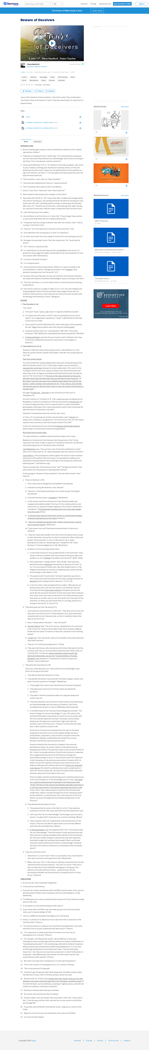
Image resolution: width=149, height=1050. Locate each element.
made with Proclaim (75, 64)
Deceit (72, 77)
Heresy (52, 77)
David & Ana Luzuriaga (102, 252)
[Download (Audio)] (81, 117)
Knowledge (43, 77)
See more (125, 106)
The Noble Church (102, 278)
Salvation (33, 77)
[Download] (126, 132)
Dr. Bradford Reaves (102, 281)
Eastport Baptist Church (37, 66)
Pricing (93, 4)
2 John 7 (24, 77)
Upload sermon (105, 4)
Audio (28, 117)
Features (84, 4)
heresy (44, 80)
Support (127, 1040)
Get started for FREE (122, 4)
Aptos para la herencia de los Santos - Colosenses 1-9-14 (117, 249)
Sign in (142, 4)
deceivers (52, 80)
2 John (22, 72)
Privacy (100, 1040)
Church (24, 80)
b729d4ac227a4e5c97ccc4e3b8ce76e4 (42, 122)
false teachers (34, 80)
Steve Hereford (33, 64)
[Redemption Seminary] (111, 303)
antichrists (61, 80)
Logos (33, 1040)
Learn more (97, 10)
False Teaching (62, 77)
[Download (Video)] (81, 122)
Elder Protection (101, 221)
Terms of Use (113, 1040)
